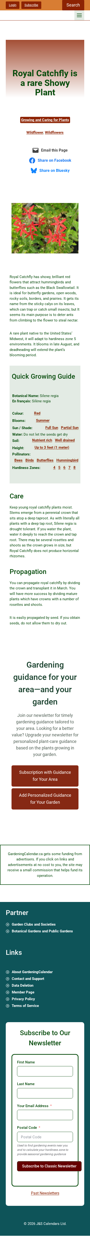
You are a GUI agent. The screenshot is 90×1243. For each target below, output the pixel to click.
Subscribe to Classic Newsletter (49, 1166)
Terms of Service (25, 1006)
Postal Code (27, 1127)
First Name (26, 1062)
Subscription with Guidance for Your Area (45, 776)
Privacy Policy (23, 999)
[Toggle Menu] (79, 15)
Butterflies (45, 460)
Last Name (26, 1084)
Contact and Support (28, 979)
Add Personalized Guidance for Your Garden (45, 799)
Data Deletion (22, 985)
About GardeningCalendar (32, 972)
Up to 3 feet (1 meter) (52, 447)
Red (37, 413)
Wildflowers (54, 132)
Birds (29, 460)
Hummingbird (67, 460)
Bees (18, 460)
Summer (42, 420)
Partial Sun (69, 428)
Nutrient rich (42, 440)
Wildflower (34, 132)
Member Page (23, 992)
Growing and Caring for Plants (45, 120)
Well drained (65, 440)
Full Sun (51, 428)
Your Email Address (32, 1106)
